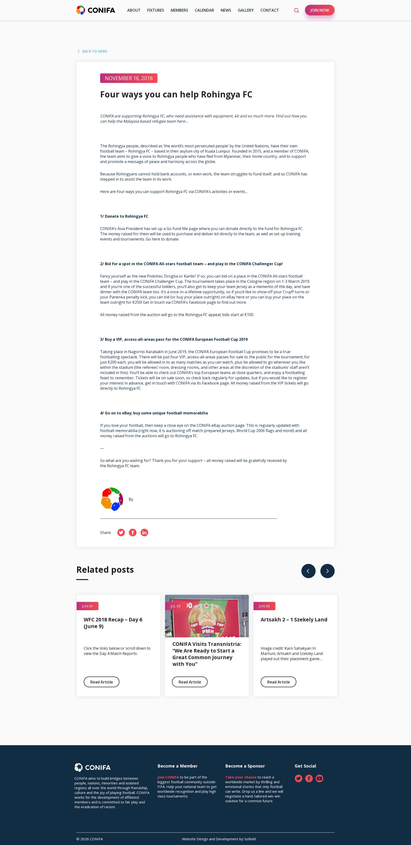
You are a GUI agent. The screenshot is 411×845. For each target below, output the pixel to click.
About (134, 10)
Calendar (204, 10)
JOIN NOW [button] (320, 10)
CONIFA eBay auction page (221, 425)
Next (327, 571)
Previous (308, 571)
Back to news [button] (94, 51)
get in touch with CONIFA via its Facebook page (187, 383)
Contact (269, 10)
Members (179, 10)
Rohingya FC (139, 151)
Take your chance (241, 777)
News (226, 10)
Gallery (246, 10)
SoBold (250, 838)
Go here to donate (162, 239)
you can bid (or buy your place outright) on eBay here (197, 297)
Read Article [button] (101, 682)
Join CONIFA (168, 777)
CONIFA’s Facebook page (193, 302)
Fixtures (155, 10)
